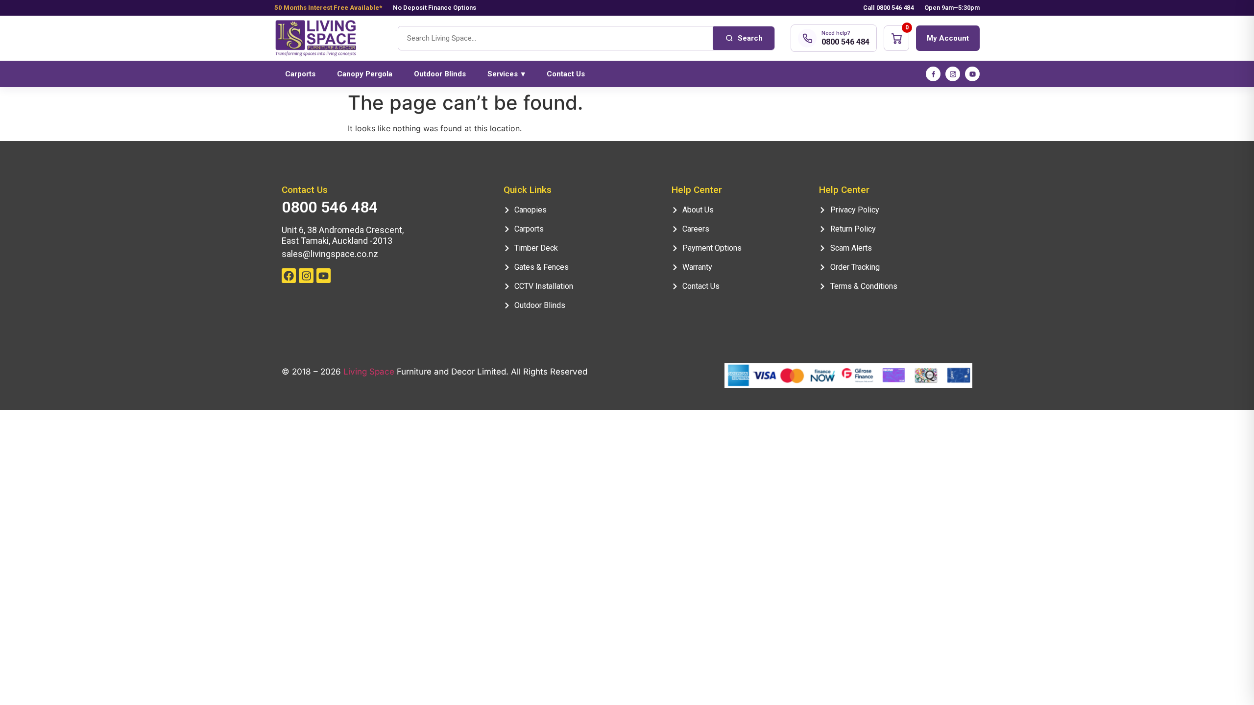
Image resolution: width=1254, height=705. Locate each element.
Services (506, 74)
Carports (300, 74)
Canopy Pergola (364, 74)
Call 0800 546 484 (888, 7)
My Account (948, 38)
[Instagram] (952, 74)
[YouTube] (972, 74)
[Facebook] (933, 74)
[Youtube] (323, 275)
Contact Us (566, 74)
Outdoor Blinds (440, 74)
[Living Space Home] (328, 38)
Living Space (368, 371)
